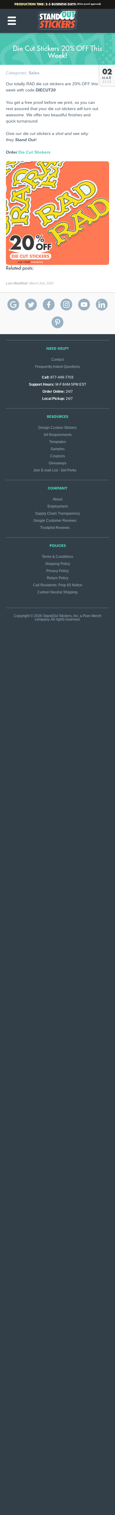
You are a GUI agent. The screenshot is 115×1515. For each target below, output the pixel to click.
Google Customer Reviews (54, 521)
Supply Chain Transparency (57, 513)
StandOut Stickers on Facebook (49, 304)
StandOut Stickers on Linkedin (102, 304)
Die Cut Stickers (34, 152)
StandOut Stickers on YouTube (84, 304)
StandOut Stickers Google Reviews (13, 304)
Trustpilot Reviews (55, 528)
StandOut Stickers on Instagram (66, 304)
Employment (57, 506)
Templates (57, 442)
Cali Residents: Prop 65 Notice (57, 585)
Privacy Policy (57, 571)
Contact (57, 360)
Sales (34, 72)
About (57, 499)
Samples (57, 449)
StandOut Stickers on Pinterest (57, 322)
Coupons (57, 456)
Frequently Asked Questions (57, 367)
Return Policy (57, 578)
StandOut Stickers (57, 21)
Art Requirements (58, 435)
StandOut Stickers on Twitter (31, 304)
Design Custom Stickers (57, 428)
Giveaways (57, 463)
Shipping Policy (57, 564)
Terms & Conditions (57, 557)
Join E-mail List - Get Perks (54, 470)
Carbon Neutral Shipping (57, 592)
